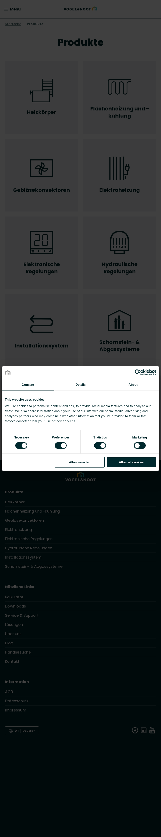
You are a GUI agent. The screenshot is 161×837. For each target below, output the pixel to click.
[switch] (61, 445)
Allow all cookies (131, 462)
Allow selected (79, 462)
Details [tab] (80, 384)
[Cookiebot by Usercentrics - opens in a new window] (137, 372)
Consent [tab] (28, 384)
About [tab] (133, 384)
